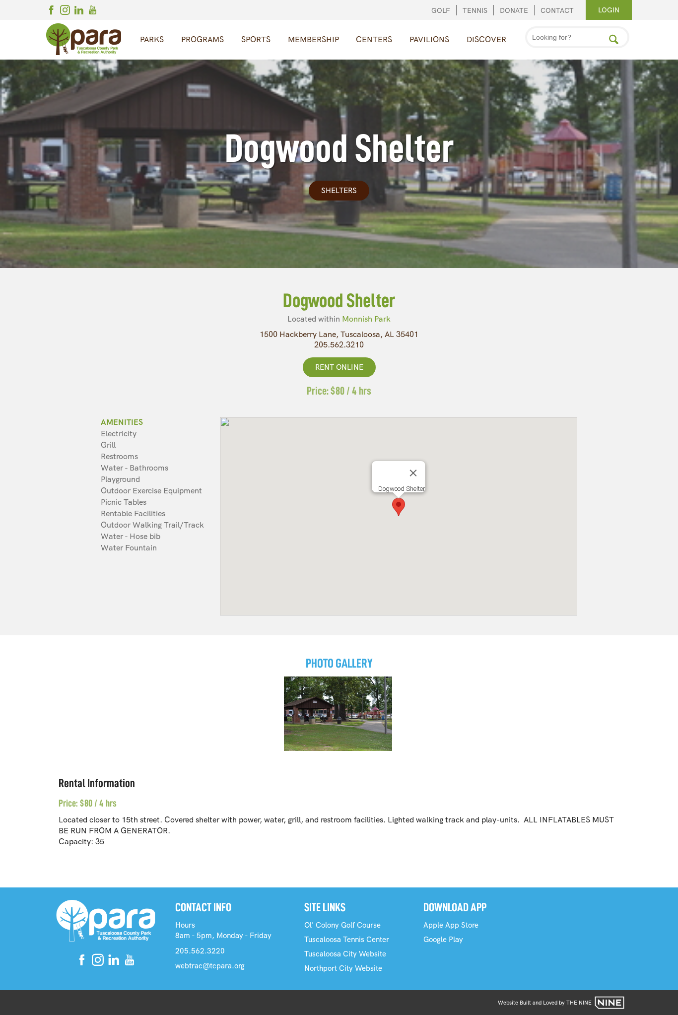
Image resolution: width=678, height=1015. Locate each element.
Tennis (475, 10)
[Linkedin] (79, 11)
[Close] (413, 473)
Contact (557, 10)
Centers (374, 39)
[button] (398, 507)
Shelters (339, 191)
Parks (152, 39)
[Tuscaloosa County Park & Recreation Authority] (83, 40)
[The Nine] (609, 1002)
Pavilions (429, 39)
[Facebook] (51, 11)
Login (608, 9)
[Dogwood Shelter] (338, 714)
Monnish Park (366, 319)
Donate (514, 10)
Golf (440, 10)
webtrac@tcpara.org (210, 966)
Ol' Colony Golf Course (342, 925)
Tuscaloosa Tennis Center (346, 940)
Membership (313, 39)
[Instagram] (65, 11)
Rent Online (339, 367)
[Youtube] (93, 11)
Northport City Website (343, 968)
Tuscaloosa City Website (345, 954)
